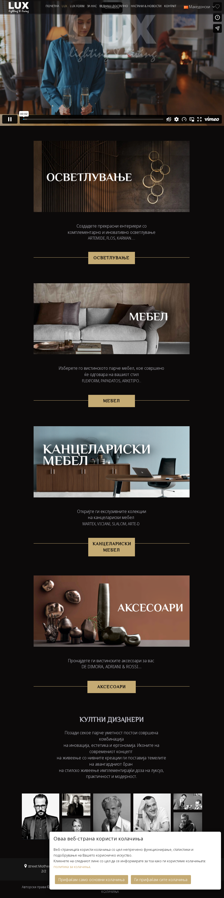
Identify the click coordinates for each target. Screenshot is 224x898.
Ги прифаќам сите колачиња (160, 879)
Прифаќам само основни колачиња (91, 879)
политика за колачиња (72, 866)
